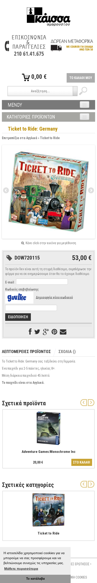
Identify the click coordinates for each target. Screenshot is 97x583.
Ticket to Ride (50, 138)
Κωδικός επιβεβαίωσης (22, 289)
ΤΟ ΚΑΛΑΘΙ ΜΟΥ (80, 78)
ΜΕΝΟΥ (15, 105)
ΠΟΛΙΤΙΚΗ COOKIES (75, 577)
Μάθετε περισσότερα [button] (21, 568)
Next (90, 190)
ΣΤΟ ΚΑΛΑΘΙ (81, 462)
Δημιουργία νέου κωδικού (54, 297)
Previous (6, 190)
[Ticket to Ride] (48, 509)
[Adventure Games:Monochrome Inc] (48, 427)
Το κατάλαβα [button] (35, 578)
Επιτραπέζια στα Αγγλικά (19, 138)
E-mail (9, 282)
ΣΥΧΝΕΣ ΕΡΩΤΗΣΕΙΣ (76, 564)
